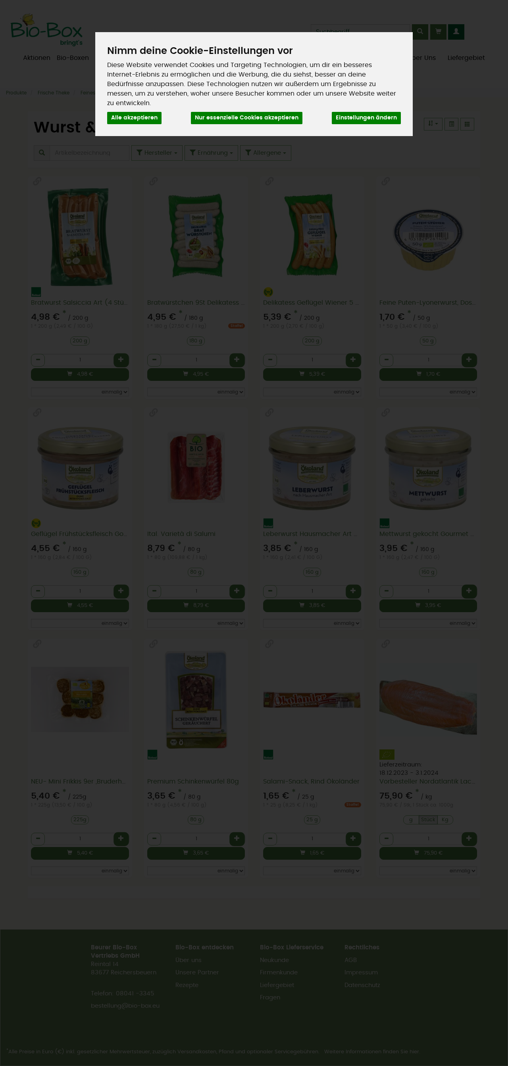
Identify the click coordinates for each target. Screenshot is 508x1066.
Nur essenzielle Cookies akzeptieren (246, 118)
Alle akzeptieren (134, 118)
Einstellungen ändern (366, 118)
